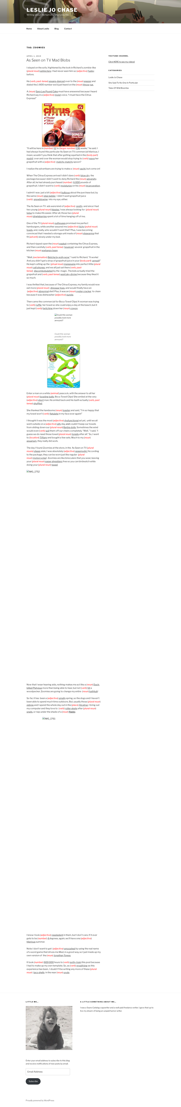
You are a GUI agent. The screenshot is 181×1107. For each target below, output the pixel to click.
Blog (56, 28)
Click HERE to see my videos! (121, 61)
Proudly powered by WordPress (40, 1100)
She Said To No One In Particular (123, 82)
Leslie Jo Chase (52, 10)
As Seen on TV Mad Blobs (48, 60)
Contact (68, 28)
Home (29, 28)
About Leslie (43, 28)
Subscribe (33, 1081)
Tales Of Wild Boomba (118, 88)
